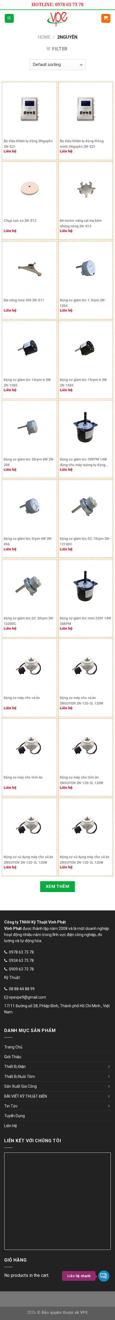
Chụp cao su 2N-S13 (20, 221)
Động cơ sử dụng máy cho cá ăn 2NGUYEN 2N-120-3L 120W (28, 860)
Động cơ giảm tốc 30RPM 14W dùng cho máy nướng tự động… (84, 462)
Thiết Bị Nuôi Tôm (19, 1076)
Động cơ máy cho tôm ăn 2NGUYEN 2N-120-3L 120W (81, 780)
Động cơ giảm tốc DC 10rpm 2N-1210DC (85, 541)
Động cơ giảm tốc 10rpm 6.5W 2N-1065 (27, 382)
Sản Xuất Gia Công (20, 1086)
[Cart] (106, 18)
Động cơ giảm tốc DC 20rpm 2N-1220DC (29, 621)
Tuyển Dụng (14, 1116)
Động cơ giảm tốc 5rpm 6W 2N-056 (28, 541)
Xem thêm (58, 886)
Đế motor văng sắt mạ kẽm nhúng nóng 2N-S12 (81, 223)
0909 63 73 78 (21, 969)
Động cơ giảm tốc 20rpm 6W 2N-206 (29, 462)
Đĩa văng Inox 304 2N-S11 (24, 300)
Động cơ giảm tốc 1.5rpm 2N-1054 (83, 303)
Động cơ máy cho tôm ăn (23, 777)
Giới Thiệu (12, 1057)
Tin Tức (11, 1106)
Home (44, 37)
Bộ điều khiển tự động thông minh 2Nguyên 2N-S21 (82, 144)
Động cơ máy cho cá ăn (22, 698)
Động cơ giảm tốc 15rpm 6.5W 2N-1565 (83, 382)
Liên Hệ (10, 1126)
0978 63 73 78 (21, 952)
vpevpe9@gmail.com (27, 997)
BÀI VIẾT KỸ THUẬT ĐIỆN (25, 1096)
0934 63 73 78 (21, 960)
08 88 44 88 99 (22, 989)
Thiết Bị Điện (15, 1066)
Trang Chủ (13, 1047)
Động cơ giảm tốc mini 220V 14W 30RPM (85, 621)
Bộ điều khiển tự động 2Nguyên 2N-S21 (28, 144)
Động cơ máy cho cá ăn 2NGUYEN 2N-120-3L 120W (81, 700)
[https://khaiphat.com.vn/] (57, 18)
